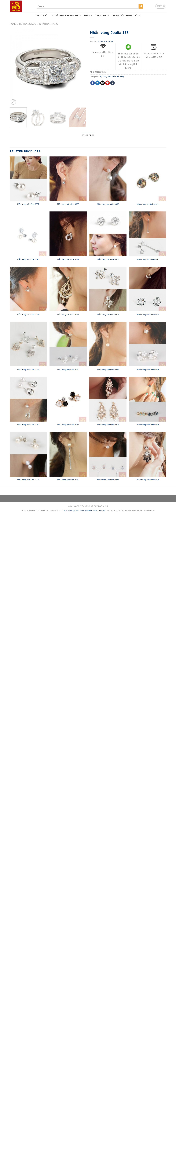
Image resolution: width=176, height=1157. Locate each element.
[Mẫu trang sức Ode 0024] (28, 233)
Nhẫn (87, 15)
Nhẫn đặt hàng (48, 24)
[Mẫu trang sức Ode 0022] (147, 289)
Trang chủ (41, 15)
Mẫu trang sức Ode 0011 (148, 204)
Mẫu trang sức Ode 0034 (148, 369)
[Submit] (141, 6)
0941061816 (99, 510)
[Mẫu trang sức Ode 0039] (108, 344)
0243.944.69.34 (105, 41)
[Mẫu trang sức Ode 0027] (68, 233)
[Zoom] (13, 102)
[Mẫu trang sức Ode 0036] (28, 289)
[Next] (81, 67)
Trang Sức (101, 15)
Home (13, 24)
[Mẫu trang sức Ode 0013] (108, 289)
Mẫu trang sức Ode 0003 (108, 204)
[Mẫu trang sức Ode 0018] (147, 454)
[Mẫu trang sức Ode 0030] (68, 454)
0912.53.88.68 (86, 510)
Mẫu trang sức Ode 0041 (28, 369)
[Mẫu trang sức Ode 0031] (108, 454)
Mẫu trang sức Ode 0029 (68, 204)
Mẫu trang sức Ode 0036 (28, 314)
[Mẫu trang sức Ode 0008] (28, 454)
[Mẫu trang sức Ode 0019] (108, 233)
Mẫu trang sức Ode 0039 (108, 369)
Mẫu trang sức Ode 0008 (28, 480)
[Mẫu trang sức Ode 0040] (68, 344)
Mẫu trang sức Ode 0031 (108, 480)
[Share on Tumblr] (112, 83)
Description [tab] (88, 135)
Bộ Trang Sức (27, 24)
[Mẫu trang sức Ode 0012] (108, 399)
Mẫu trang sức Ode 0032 (68, 314)
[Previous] (14, 67)
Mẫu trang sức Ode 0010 (28, 424)
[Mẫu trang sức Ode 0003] (108, 178)
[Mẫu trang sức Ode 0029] (68, 178)
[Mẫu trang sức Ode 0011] (147, 178)
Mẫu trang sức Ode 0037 (148, 259)
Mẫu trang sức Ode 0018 (148, 480)
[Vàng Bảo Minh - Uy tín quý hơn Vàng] (21, 6)
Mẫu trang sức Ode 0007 (28, 204)
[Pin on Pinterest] (107, 83)
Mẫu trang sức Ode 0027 (68, 259)
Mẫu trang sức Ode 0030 (68, 480)
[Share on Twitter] (97, 83)
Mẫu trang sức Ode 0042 (148, 424)
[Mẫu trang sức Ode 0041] (28, 344)
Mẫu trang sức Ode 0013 (108, 314)
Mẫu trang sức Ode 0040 (68, 369)
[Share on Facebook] (92, 83)
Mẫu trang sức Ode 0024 (28, 259)
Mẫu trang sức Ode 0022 (148, 314)
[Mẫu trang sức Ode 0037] (147, 233)
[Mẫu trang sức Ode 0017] (68, 399)
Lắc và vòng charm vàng (65, 15)
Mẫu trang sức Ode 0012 (108, 424)
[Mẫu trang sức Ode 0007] (28, 178)
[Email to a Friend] (102, 83)
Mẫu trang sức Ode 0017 (68, 424)
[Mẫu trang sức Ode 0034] (147, 344)
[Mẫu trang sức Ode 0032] (68, 289)
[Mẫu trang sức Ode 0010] (28, 399)
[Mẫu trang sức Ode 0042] (147, 399)
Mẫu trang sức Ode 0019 (108, 259)
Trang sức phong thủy (126, 15)
